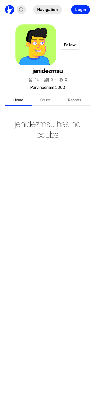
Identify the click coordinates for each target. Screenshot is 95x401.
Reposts (74, 100)
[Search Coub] (21, 9)
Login (80, 9)
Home (18, 100)
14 (33, 80)
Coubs (45, 100)
